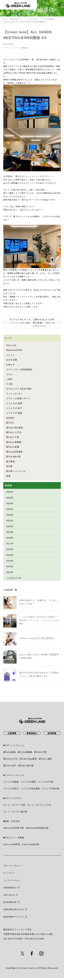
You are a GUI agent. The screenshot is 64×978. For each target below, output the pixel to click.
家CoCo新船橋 (25, 752)
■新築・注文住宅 (11, 821)
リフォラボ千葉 (45, 782)
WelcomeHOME (14, 350)
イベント (15, 48)
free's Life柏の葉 (30, 844)
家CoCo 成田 (45, 759)
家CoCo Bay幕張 (14, 427)
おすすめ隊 (11, 360)
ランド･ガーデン (14, 393)
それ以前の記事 (13, 578)
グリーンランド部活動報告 (19, 369)
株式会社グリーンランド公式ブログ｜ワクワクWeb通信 (32, 19)
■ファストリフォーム (13, 775)
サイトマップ (9, 873)
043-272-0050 (15, 939)
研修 (8, 476)
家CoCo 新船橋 (13, 442)
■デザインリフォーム (13, 745)
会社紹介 (24, 48)
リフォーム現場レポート (18, 398)
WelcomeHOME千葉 (13, 828)
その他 (9, 384)
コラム (9, 374)
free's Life (11, 345)
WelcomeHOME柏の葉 (37, 828)
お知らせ (10, 364)
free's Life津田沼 (11, 844)
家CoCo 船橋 (12, 447)
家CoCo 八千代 (13, 432)
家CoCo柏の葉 (13, 456)
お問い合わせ (9, 895)
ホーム (5, 19)
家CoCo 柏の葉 (25, 765)
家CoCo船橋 (9, 752)
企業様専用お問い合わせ (13, 909)
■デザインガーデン (12, 798)
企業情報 (12, 733)
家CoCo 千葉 (12, 437)
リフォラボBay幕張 (30, 788)
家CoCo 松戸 (9, 765)
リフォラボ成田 (28, 782)
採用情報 (52, 733)
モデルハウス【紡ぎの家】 (19, 389)
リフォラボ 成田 (14, 403)
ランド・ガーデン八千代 (39, 805)
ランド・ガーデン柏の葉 (15, 811)
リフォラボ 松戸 (14, 408)
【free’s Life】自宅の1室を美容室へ (37, 638)
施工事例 (10, 461)
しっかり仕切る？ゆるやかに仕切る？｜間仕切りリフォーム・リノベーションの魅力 (39, 620)
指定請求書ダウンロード (13, 917)
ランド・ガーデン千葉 (14, 805)
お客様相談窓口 (10, 888)
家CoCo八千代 (10, 759)
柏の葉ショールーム (16, 471)
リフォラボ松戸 (11, 788)
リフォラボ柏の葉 (50, 788)
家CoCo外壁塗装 (14, 452)
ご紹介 (9, 379)
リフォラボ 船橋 (14, 413)
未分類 (9, 466)
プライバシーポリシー (12, 866)
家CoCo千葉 (40, 752)
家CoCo (10, 422)
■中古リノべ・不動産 (13, 837)
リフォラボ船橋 (11, 782)
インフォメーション (11, 880)
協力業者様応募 (10, 902)
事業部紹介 (32, 733)
